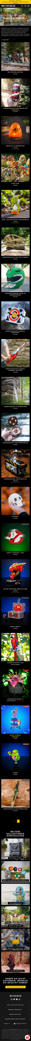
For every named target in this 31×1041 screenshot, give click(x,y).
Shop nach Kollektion (16, 15)
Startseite (5, 15)
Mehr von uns (15, 1014)
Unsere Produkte (15, 1009)
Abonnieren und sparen (15, 1019)
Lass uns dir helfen (15, 1005)
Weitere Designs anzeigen (15, 986)
